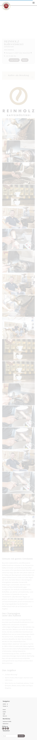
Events (4, 709)
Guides (4, 711)
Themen (4, 706)
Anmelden (21, 736)
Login (4, 713)
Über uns (5, 716)
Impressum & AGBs (7, 721)
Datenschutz (5, 723)
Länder (4, 704)
